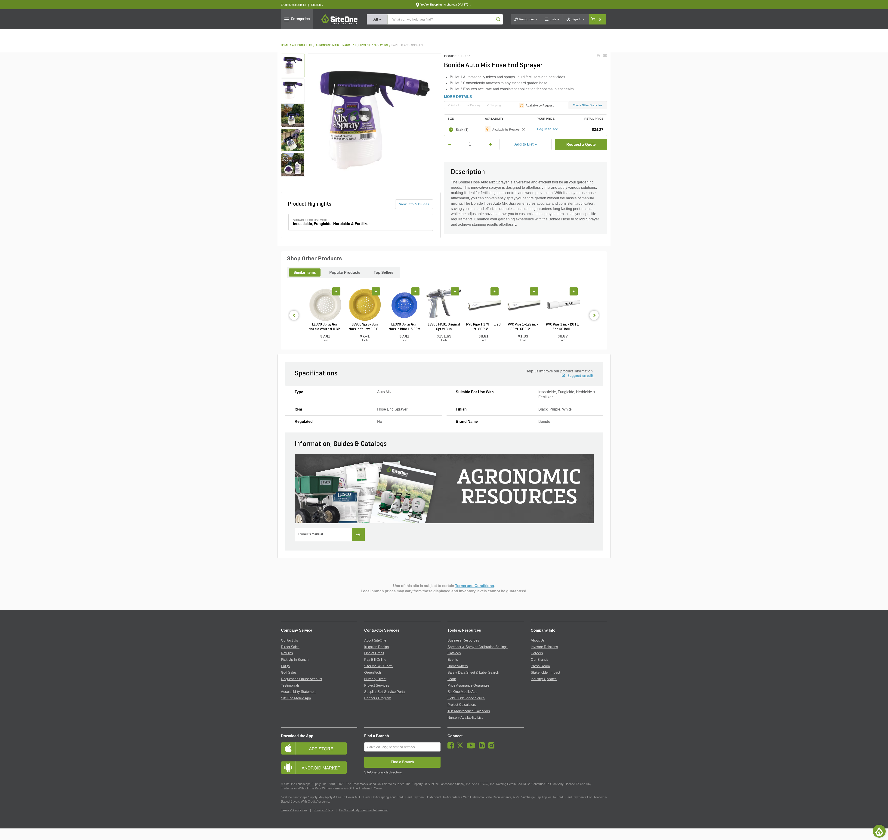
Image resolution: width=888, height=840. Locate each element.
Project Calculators (461, 704)
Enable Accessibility (293, 4)
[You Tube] (472, 747)
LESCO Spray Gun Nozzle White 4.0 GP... (325, 327)
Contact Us (289, 640)
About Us (538, 640)
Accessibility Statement (298, 692)
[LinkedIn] (483, 747)
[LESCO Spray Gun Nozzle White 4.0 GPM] (325, 305)
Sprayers (381, 45)
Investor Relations (544, 647)
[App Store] (319, 748)
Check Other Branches (588, 105)
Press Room (540, 666)
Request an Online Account (301, 679)
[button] (317, 5)
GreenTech (372, 672)
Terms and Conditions (474, 586)
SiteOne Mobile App (296, 698)
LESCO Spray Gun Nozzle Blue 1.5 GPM (404, 327)
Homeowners (457, 666)
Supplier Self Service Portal (384, 692)
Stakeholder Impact (545, 672)
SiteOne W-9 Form (378, 666)
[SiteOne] (340, 23)
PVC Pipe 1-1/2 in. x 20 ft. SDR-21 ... (523, 327)
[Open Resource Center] (879, 831)
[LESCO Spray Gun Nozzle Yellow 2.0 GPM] (364, 305)
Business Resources (463, 640)
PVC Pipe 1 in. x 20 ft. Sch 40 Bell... (562, 327)
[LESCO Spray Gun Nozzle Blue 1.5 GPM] (404, 305)
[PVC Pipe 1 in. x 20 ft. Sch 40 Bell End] (562, 305)
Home (285, 45)
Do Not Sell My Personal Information (363, 810)
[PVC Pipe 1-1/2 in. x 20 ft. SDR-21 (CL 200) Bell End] (523, 305)
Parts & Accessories (407, 45)
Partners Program (377, 698)
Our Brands (539, 659)
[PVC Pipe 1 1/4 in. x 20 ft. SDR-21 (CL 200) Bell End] (483, 305)
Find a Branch (376, 736)
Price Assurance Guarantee (468, 685)
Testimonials (290, 685)
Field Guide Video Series (466, 698)
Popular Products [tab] (344, 272)
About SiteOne (375, 640)
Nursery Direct (375, 679)
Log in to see (547, 129)
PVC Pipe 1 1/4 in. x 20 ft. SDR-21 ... (483, 327)
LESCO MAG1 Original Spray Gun (444, 327)
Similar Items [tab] (304, 272)
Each (462, 129)
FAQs (285, 666)
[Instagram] (492, 747)
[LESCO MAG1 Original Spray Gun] (443, 305)
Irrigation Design (376, 647)
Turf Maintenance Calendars (468, 711)
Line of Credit (374, 653)
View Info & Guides (414, 204)
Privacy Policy (323, 810)
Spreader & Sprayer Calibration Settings (477, 647)
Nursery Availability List (465, 717)
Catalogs (454, 653)
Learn (451, 679)
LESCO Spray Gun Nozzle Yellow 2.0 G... (365, 327)
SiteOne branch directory (383, 772)
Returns (287, 653)
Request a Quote (581, 144)
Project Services (376, 685)
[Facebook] (451, 747)
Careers (537, 653)
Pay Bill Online (375, 659)
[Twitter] (461, 747)
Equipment (362, 45)
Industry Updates (544, 679)
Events (452, 659)
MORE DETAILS (458, 97)
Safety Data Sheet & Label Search (473, 672)
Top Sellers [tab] (383, 272)
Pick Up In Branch (294, 659)
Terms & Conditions (294, 810)
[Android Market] (319, 767)
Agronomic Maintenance (334, 45)
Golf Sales (289, 672)
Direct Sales (290, 647)
